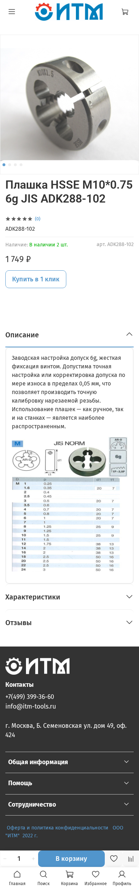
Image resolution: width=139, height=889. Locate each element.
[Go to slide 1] (3, 164)
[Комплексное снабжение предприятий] (110, 828)
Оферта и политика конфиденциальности (57, 828)
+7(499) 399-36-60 (29, 697)
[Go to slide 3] (15, 164)
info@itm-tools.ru (30, 706)
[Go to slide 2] (9, 164)
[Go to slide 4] (21, 164)
